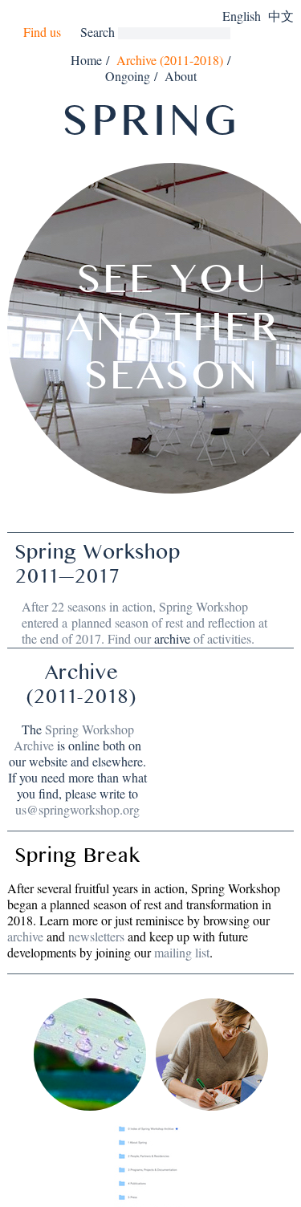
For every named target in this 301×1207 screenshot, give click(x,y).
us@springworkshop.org (77, 809)
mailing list (181, 952)
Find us (42, 32)
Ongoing (127, 75)
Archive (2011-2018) (169, 59)
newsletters (96, 936)
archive (172, 638)
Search (97, 31)
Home (86, 59)
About (181, 75)
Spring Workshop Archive (74, 737)
